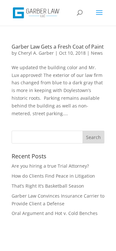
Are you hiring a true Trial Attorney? (50, 166)
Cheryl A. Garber (36, 53)
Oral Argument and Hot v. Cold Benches (55, 213)
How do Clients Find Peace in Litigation (53, 176)
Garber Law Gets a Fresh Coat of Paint (58, 46)
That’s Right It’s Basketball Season (48, 186)
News (97, 53)
